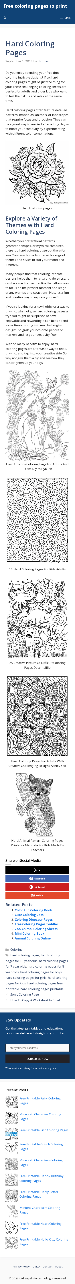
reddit (39, 895)
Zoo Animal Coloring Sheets (36, 929)
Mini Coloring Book (29, 933)
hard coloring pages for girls (25, 977)
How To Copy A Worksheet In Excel (35, 1000)
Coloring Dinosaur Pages (34, 919)
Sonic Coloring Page (24, 994)
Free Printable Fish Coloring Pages (43, 1130)
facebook (39, 878)
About (59, 1266)
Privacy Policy (21, 1266)
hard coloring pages (24, 955)
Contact (47, 1266)
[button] (5, 18)
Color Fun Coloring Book (33, 910)
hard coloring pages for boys (41, 972)
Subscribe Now (37, 1059)
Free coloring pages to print (35, 6)
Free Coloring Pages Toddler (36, 924)
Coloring (16, 949)
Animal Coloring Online (33, 938)
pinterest (40, 886)
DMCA (36, 1266)
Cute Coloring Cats (29, 915)
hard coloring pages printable (42, 989)
